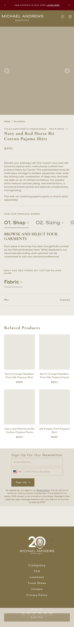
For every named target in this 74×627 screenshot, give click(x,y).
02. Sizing (48, 223)
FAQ (37, 571)
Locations (37, 577)
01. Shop (14, 223)
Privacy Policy (43, 490)
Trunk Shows (37, 583)
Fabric (11, 282)
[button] (62, 16)
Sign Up (21, 482)
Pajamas (19, 121)
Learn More (53, 5)
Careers (37, 589)
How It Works (56, 129)
